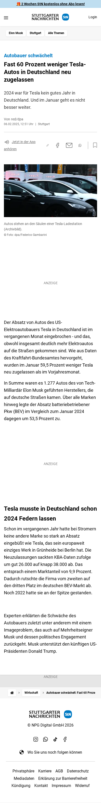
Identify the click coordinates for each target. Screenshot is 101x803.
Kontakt (41, 785)
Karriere (44, 771)
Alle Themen (56, 33)
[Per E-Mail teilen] (69, 145)
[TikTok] (55, 739)
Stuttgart (35, 33)
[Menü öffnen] (6, 17)
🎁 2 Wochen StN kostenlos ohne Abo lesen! (50, 4)
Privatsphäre (23, 771)
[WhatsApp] (46, 739)
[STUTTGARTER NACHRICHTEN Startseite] (50, 17)
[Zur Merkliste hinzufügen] (93, 145)
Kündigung (21, 785)
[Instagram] (36, 739)
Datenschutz (78, 771)
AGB (59, 771)
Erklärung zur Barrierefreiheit (62, 778)
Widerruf (82, 785)
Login (92, 17)
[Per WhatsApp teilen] (80, 145)
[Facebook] (65, 739)
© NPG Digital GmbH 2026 (50, 725)
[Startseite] (12, 692)
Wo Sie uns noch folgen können (54, 752)
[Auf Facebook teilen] (58, 145)
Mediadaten (24, 778)
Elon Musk (16, 33)
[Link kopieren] (47, 145)
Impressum (61, 785)
